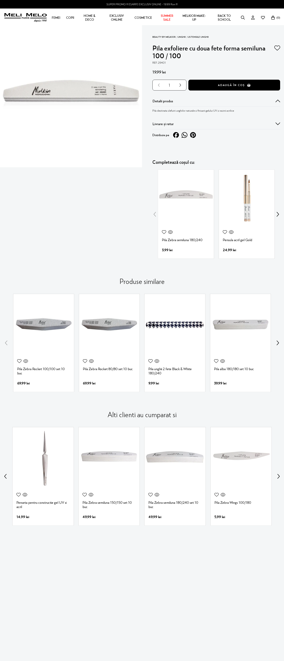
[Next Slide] (277, 214)
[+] (181, 85)
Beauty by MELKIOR (164, 37)
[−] (158, 85)
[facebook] (176, 135)
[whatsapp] (184, 135)
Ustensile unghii (198, 37)
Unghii (182, 37)
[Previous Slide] (154, 214)
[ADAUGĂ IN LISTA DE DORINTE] (277, 48)
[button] (216, 101)
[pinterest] (193, 135)
